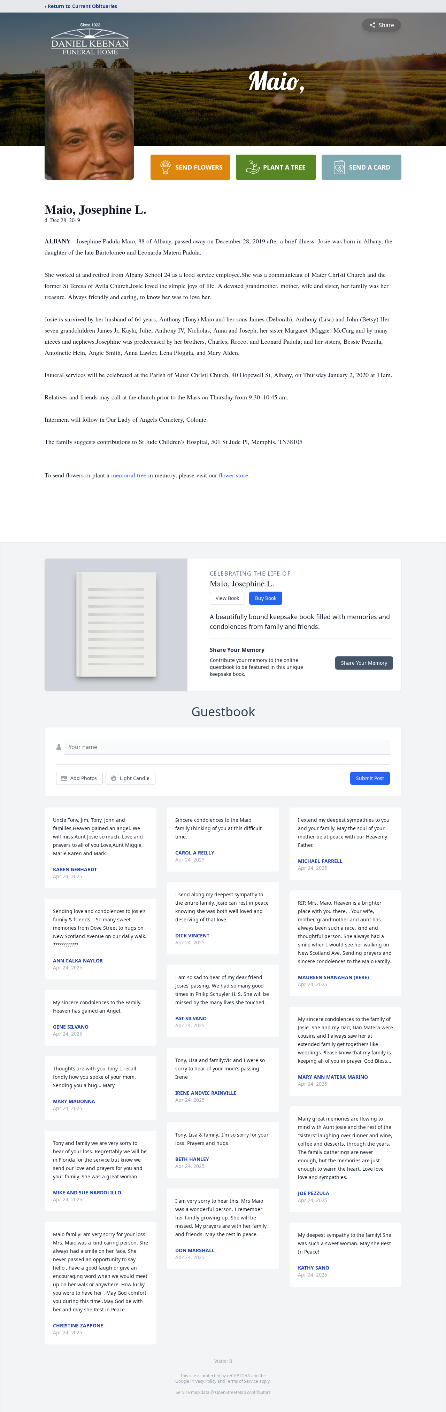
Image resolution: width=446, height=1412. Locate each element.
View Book (227, 598)
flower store (233, 475)
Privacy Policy (203, 1381)
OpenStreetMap (230, 1392)
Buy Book (265, 598)
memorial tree (128, 475)
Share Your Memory (364, 663)
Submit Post (370, 778)
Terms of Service (242, 1381)
